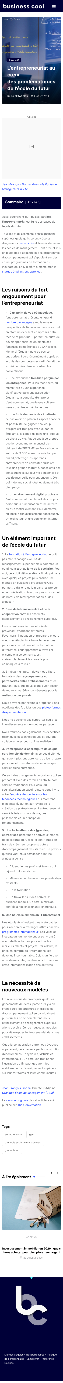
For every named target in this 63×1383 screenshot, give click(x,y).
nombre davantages (19, 322)
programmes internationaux (20, 931)
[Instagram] (41, 1373)
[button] (54, 6)
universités (26, 243)
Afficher (32, 202)
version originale (17, 1100)
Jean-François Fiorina (16, 184)
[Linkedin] (48, 1373)
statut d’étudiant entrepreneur (21, 271)
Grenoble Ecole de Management (23, 1142)
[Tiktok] (35, 1373)
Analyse (31, 1236)
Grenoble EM (12, 1150)
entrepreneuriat (14, 1134)
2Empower (33, 1358)
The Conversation (29, 1105)
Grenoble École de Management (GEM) (28, 1092)
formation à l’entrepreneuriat (28, 554)
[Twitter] (14, 1373)
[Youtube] (28, 1373)
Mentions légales (13, 1354)
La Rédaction (19, 96)
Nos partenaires (35, 1354)
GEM (31, 1134)
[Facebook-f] (21, 1373)
